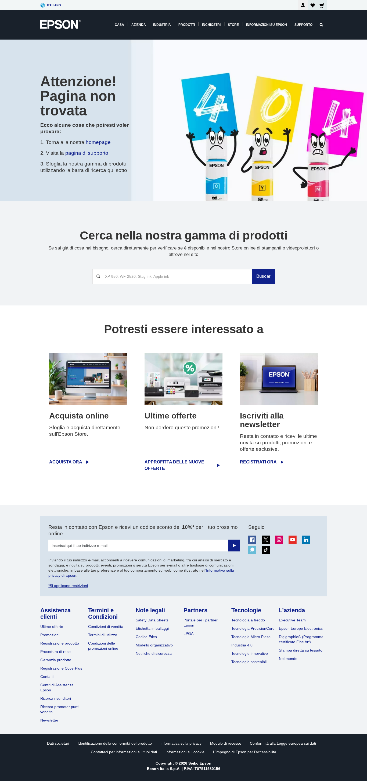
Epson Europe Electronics (301, 628)
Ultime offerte (51, 626)
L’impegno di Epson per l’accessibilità (244, 752)
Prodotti (186, 25)
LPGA (188, 633)
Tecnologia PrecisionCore (253, 628)
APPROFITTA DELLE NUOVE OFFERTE (174, 465)
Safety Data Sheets (152, 620)
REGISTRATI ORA (258, 462)
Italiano (54, 5)
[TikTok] (266, 550)
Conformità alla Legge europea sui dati (283, 743)
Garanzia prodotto (55, 660)
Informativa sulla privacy (181, 743)
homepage (98, 142)
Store (233, 25)
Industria (162, 25)
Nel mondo (288, 658)
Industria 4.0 (242, 645)
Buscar (263, 276)
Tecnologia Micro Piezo (251, 637)
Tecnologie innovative (249, 653)
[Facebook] (252, 540)
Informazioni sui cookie (184, 752)
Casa (119, 25)
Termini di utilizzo (102, 635)
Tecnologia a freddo (248, 620)
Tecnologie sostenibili (249, 662)
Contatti (46, 676)
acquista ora (65, 462)
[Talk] (252, 550)
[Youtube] (293, 540)
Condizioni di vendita (105, 626)
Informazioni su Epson (266, 25)
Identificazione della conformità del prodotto (115, 743)
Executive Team (292, 620)
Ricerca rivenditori (55, 698)
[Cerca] (321, 25)
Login (303, 5)
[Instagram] (279, 540)
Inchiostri (211, 25)
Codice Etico (146, 637)
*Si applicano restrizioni (68, 585)
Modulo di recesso (225, 743)
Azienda (138, 25)
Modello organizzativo (154, 645)
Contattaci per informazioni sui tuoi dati (124, 752)
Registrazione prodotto (59, 643)
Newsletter (49, 720)
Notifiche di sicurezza (154, 653)
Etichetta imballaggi (152, 628)
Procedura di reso (55, 651)
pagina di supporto (86, 153)
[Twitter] (266, 540)
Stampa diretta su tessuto (300, 650)
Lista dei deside (312, 6)
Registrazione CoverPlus (61, 668)
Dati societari (58, 743)
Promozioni (49, 635)
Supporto (303, 25)
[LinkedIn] (306, 540)
